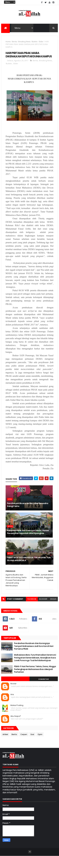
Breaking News (24, 41)
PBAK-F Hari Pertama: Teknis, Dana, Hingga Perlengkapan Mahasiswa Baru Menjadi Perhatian (35, 669)
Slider (41, 41)
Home (8, 41)
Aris (12, 694)
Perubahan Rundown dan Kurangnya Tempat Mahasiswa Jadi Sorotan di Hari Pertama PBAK (33, 646)
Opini (10, 499)
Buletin (34, 41)
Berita (14, 41)
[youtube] (49, 2)
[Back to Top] (29, 851)
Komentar (44, 679)
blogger (43, 599)
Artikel (5, 734)
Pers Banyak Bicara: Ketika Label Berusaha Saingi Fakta (27, 505)
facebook (31, 599)
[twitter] (45, 2)
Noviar (13, 684)
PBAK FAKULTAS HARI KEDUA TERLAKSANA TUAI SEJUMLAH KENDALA (29, 559)
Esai (32, 734)
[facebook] (41, 2)
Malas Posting (16, 705)
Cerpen (23, 734)
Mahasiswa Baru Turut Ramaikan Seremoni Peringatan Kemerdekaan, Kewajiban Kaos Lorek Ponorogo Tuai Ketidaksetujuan (35, 657)
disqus (53, 599)
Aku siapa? (15, 716)
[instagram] (53, 2)
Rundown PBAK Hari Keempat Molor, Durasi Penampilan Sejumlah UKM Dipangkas (28, 532)
